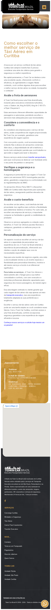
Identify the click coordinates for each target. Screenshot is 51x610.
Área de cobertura (11, 554)
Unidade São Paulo (11, 575)
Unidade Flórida (10, 571)
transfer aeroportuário (37, 157)
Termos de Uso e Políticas (14, 598)
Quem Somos (9, 558)
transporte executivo (15, 295)
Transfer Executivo (11, 529)
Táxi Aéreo (8, 521)
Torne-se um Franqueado (13, 546)
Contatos (8, 542)
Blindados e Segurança (13, 517)
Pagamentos (9, 550)
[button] (44, 7)
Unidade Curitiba (10, 579)
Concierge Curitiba (11, 513)
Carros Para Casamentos (13, 525)
